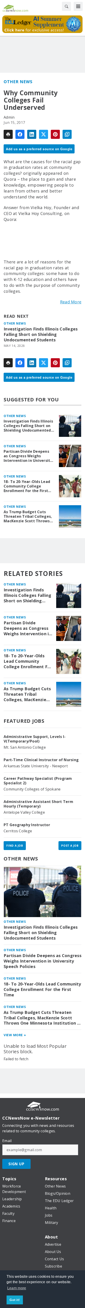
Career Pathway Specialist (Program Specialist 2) (38, 780)
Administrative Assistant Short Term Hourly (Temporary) (38, 803)
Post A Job (70, 846)
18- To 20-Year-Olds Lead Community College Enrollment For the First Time (27, 486)
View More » (15, 1035)
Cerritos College (18, 830)
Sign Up (16, 1163)
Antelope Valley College (24, 812)
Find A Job (14, 846)
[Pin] (55, 134)
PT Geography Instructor (27, 825)
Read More (70, 302)
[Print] (8, 134)
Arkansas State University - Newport (36, 765)
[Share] (19, 134)
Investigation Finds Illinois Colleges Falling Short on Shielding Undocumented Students (41, 334)
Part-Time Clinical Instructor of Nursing (41, 760)
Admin (9, 117)
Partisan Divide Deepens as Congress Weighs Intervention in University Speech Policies (28, 456)
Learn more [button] (16, 1288)
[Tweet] (43, 134)
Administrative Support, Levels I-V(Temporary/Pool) (35, 738)
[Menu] (78, 6)
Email (7, 1141)
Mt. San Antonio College (25, 747)
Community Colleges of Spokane (32, 789)
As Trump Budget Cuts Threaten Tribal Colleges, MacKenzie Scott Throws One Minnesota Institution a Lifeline (28, 516)
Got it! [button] (15, 1300)
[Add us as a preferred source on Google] (67, 134)
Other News (18, 81)
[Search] (66, 6)
